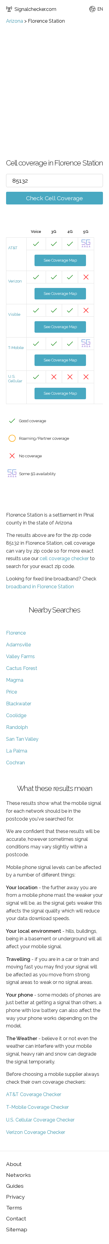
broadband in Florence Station (40, 586)
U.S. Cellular (15, 378)
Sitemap (16, 1229)
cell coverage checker (64, 558)
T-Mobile (16, 347)
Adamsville (18, 645)
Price (11, 692)
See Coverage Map (60, 260)
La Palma (16, 751)
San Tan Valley (22, 739)
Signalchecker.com (35, 9)
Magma (14, 680)
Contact (16, 1218)
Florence (16, 633)
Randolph (17, 727)
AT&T (12, 248)
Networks (18, 1175)
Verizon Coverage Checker (35, 1132)
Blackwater (18, 704)
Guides (15, 1186)
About (13, 1164)
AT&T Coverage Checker (33, 1094)
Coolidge (16, 715)
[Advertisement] (54, 81)
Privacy (15, 1196)
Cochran (15, 763)
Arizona (14, 21)
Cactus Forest (21, 668)
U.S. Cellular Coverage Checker (40, 1120)
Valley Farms (20, 656)
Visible (14, 314)
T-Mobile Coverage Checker (37, 1107)
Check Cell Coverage (54, 198)
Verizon (15, 281)
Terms (14, 1207)
